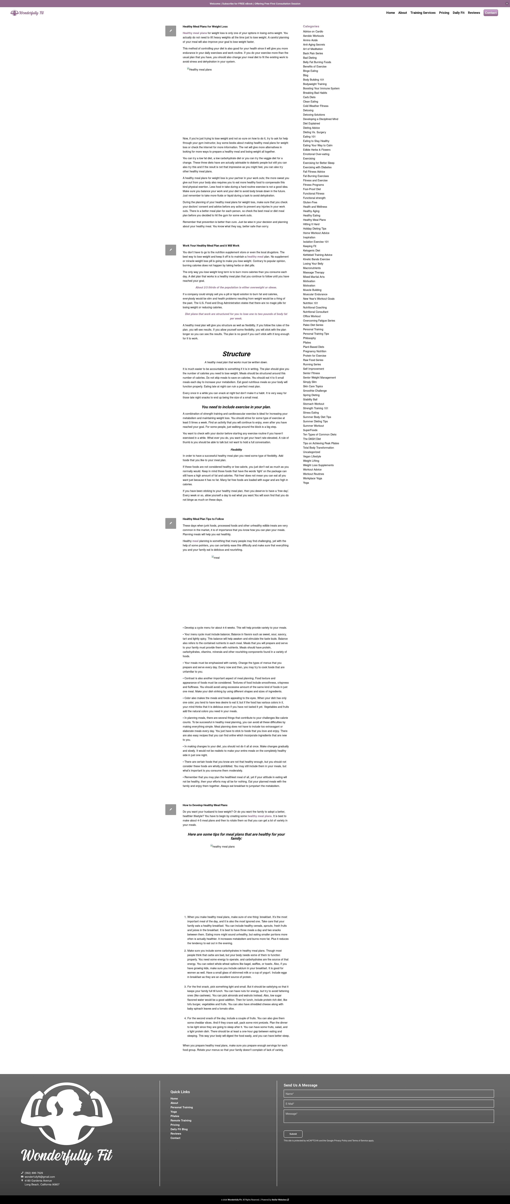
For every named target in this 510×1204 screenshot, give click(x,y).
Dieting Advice (311, 128)
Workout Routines (313, 474)
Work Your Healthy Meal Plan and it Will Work (211, 245)
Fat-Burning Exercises (316, 176)
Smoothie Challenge (315, 390)
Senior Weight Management (319, 377)
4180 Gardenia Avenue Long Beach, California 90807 (42, 1182)
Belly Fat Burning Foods (317, 62)
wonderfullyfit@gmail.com (40, 1177)
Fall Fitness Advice (314, 171)
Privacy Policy (341, 1140)
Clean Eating (310, 101)
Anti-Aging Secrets (314, 44)
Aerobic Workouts (313, 36)
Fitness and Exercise (315, 180)
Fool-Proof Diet (312, 189)
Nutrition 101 (310, 303)
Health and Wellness (315, 206)
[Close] (507, 3)
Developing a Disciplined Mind (320, 119)
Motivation (309, 281)
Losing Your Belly (313, 263)
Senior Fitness (311, 373)
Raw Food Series (313, 360)
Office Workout (312, 316)
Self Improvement (313, 369)
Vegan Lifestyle (312, 456)
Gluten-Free (310, 202)
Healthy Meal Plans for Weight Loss (205, 26)
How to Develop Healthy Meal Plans (205, 805)
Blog (305, 75)
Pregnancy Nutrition (314, 351)
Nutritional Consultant (315, 312)
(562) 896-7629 (34, 1173)
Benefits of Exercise (314, 66)
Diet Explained (311, 123)
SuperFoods (310, 430)
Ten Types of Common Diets (319, 434)
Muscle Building (312, 290)
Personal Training (313, 329)
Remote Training (181, 1120)
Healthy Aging (311, 211)
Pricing (175, 1125)
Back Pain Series (313, 53)
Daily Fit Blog (179, 1129)
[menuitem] (390, 12)
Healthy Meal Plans (314, 220)
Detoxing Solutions (314, 114)
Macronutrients (312, 268)
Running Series (312, 364)
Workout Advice (312, 469)
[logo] (27, 12)
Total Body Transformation (318, 447)
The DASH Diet (312, 439)
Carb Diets (309, 97)
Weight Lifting (311, 461)
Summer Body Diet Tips (317, 417)
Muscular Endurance (315, 294)
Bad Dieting (310, 57)
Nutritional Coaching (315, 307)
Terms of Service (360, 1140)
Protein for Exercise (314, 355)
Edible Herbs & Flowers (317, 149)
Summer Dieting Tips (315, 421)
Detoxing (308, 110)
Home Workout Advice (316, 233)
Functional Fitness (313, 193)
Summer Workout (313, 425)
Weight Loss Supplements (318, 465)
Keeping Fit (309, 246)
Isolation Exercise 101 (316, 241)
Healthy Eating (311, 215)
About (174, 1103)
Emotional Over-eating (316, 154)
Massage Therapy (313, 272)
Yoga (306, 482)
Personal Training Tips (316, 333)
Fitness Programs (313, 185)
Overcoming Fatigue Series (319, 320)
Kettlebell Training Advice (317, 255)
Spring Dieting (311, 395)
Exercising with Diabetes (317, 167)
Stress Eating (311, 412)
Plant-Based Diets (313, 347)
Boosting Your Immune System (321, 88)
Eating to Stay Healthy (316, 141)
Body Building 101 (313, 79)
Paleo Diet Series (313, 325)
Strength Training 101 (315, 408)
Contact (175, 1138)
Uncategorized (311, 452)
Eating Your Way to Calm (318, 145)
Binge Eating (310, 71)
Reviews (176, 1133)
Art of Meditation (313, 49)
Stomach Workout (313, 404)
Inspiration (309, 237)
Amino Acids (310, 40)
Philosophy (309, 338)
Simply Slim (310, 382)
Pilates (307, 342)
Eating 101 (309, 136)
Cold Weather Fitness (315, 106)
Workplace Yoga (312, 478)
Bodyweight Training (315, 84)
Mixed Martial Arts (314, 277)
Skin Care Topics (313, 386)
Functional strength (314, 198)
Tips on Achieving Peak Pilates (321, 443)
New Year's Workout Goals (319, 298)
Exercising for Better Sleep (318, 163)
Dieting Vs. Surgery (314, 132)
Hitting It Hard (311, 224)
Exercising (309, 158)
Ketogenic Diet (311, 250)
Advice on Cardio (313, 31)
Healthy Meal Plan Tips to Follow (203, 519)
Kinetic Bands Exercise (316, 259)
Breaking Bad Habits (315, 93)
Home (174, 1098)
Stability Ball (310, 399)
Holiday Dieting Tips (314, 228)
